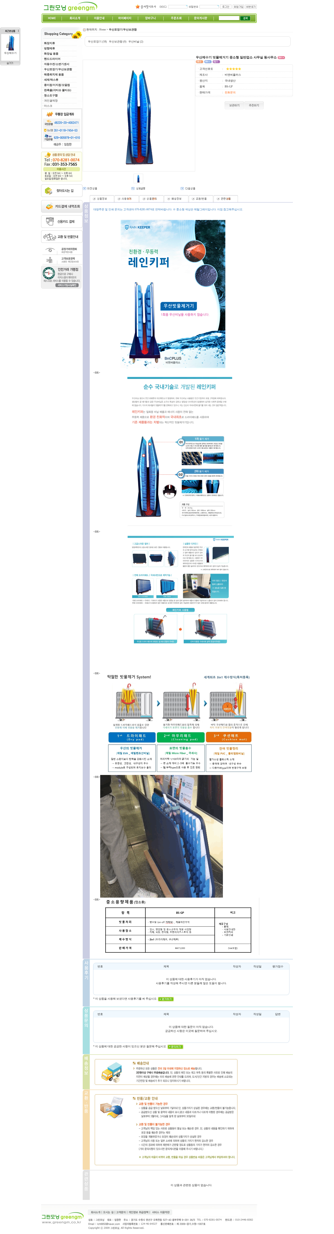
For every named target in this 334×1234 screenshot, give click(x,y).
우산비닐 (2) (135, 41)
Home (102, 29)
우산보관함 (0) (117, 41)
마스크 (48, 105)
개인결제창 (51, 100)
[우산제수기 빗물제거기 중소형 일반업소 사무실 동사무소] (10, 50)
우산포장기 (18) (97, 41)
